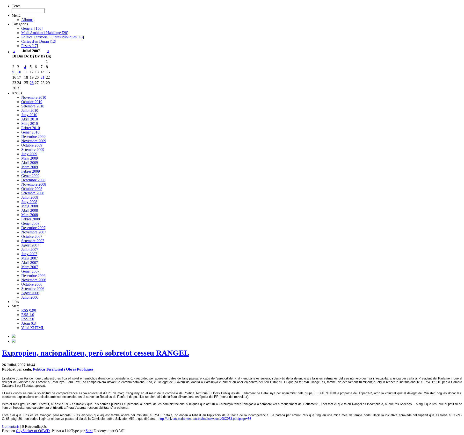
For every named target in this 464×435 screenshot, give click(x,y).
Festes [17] (29, 46)
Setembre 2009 (32, 149)
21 (42, 77)
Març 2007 (29, 267)
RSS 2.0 (27, 319)
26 (32, 83)
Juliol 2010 (29, 110)
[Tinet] (13, 341)
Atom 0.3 (28, 323)
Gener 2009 (30, 176)
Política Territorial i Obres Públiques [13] (52, 37)
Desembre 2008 (33, 180)
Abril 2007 (29, 262)
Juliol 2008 (29, 197)
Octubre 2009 (31, 145)
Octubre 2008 (31, 189)
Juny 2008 (29, 202)
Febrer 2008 (30, 219)
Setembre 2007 (32, 241)
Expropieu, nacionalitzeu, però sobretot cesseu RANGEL (95, 353)
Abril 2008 (29, 210)
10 (19, 72)
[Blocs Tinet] (13, 336)
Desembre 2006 (33, 276)
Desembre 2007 (33, 228)
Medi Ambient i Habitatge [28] (44, 33)
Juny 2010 (29, 115)
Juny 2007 (29, 254)
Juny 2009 (29, 154)
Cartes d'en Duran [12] (38, 41)
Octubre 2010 (31, 102)
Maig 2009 (29, 158)
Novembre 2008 (33, 184)
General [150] (32, 28)
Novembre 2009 (33, 141)
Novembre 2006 (33, 280)
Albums (27, 20)
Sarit (89, 431)
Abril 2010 (29, 119)
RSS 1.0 (27, 315)
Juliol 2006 (29, 297)
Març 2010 (29, 123)
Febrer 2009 (30, 171)
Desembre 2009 (33, 136)
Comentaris (11, 426)
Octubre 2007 (31, 236)
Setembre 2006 (32, 289)
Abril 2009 (29, 163)
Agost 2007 (30, 245)
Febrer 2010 (30, 128)
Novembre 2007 (33, 232)
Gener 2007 (30, 271)
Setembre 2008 (32, 193)
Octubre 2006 (31, 284)
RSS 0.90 (28, 310)
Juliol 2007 (29, 249)
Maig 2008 (29, 206)
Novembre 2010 (33, 97)
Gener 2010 (30, 132)
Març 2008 (29, 215)
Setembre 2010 (32, 106)
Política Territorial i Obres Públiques (63, 369)
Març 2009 (29, 167)
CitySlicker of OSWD (33, 431)
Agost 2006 (30, 293)
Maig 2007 (29, 258)
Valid (32, 328)
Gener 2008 (30, 223)
